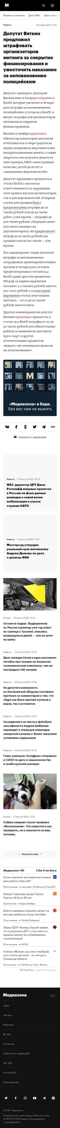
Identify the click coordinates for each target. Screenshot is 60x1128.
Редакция (8, 1024)
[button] (52, 5)
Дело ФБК (34, 15)
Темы (6, 1005)
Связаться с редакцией (32, 437)
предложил (38, 133)
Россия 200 (9, 1072)
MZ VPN (7, 1063)
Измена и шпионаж (14, 15)
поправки (45, 98)
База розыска (11, 1082)
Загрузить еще (30, 854)
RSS (8, 1034)
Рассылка (8, 1043)
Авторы (7, 1015)
